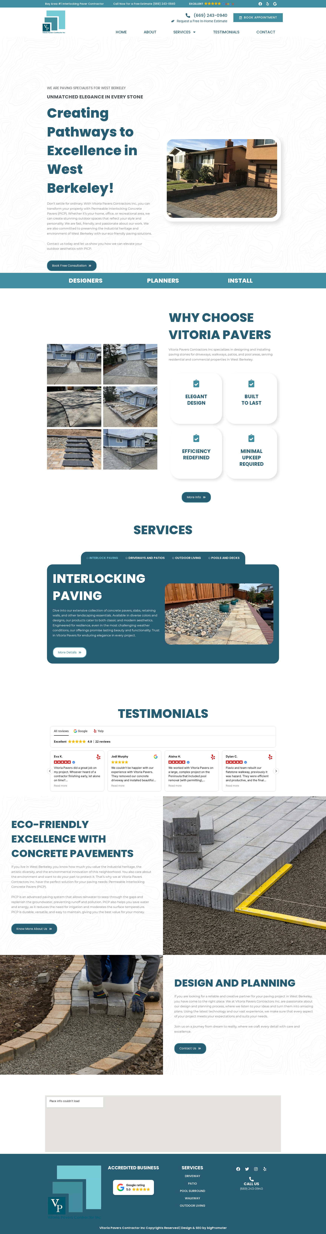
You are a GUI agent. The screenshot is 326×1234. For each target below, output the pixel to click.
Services (182, 32)
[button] (211, 4)
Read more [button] (66, 785)
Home (121, 32)
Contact (265, 32)
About (150, 32)
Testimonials (226, 32)
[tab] (102, 558)
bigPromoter (217, 1228)
